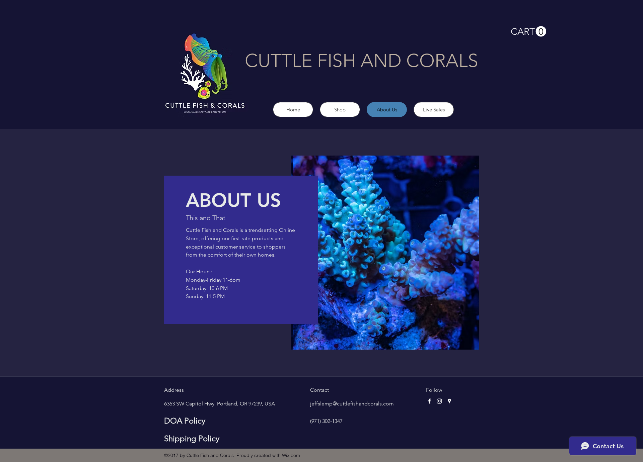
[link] (528, 31)
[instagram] (439, 401)
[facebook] (429, 401)
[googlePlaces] (449, 401)
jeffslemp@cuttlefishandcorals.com (352, 403)
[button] (385, 253)
